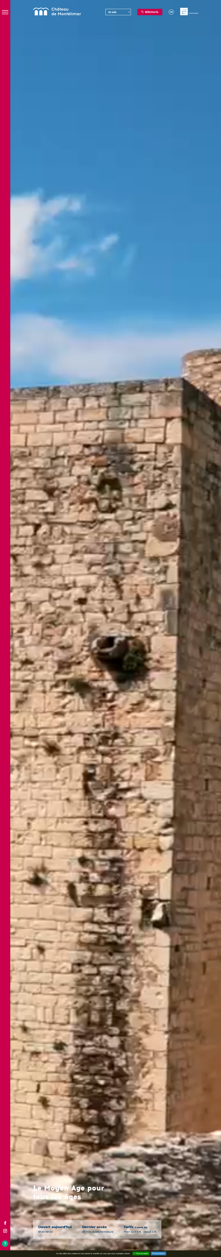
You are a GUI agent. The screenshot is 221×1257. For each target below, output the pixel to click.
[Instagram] (5, 1231)
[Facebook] (5, 1223)
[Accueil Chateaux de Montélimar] (57, 12)
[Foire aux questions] (5, 1243)
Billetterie (151, 12)
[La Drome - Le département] (189, 12)
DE (171, 18)
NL (171, 21)
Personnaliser (158, 1253)
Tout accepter (142, 1253)
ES (171, 24)
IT (171, 27)
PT (171, 30)
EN (171, 15)
